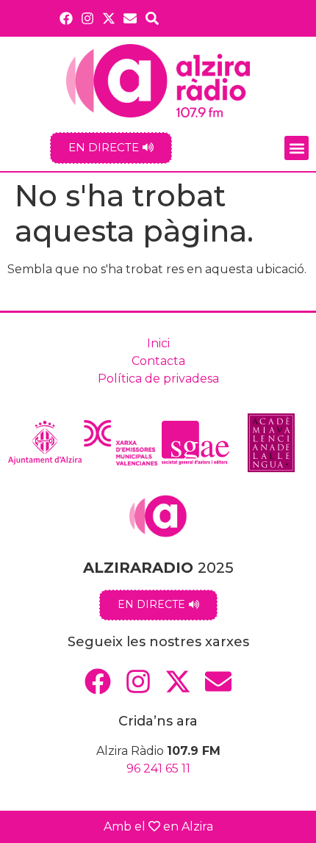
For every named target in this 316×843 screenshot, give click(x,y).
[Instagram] (87, 18)
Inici (158, 343)
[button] (296, 148)
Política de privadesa (158, 379)
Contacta (158, 361)
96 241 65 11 (158, 768)
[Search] (152, 18)
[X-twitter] (109, 18)
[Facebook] (66, 18)
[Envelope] (130, 18)
